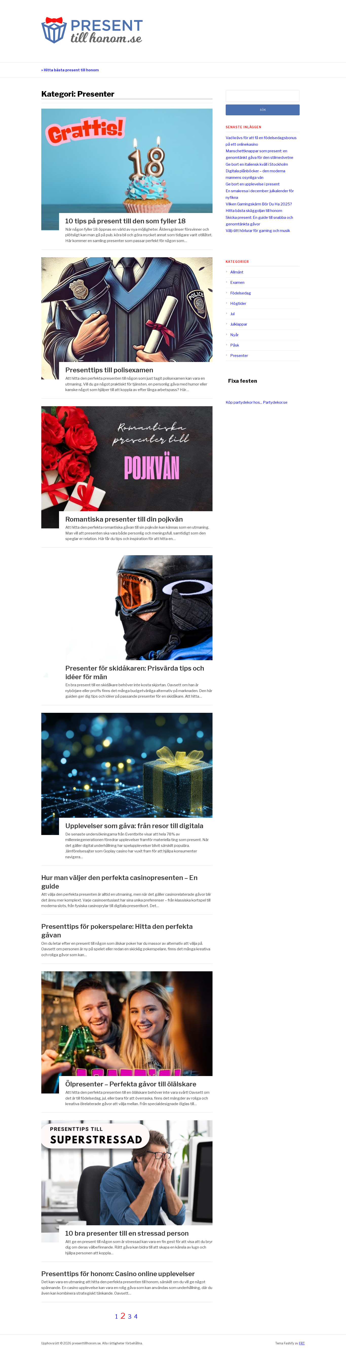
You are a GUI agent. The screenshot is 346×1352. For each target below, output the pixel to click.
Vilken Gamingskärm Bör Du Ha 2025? (259, 204)
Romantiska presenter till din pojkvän (124, 519)
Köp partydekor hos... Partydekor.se (256, 402)
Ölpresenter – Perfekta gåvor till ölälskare (130, 1084)
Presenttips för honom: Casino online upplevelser (118, 1274)
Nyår (234, 335)
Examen (237, 282)
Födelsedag (240, 293)
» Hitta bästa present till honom (70, 70)
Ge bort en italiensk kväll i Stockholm (257, 164)
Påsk (234, 345)
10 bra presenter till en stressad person (127, 1233)
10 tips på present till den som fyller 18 (125, 221)
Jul (232, 314)
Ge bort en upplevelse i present (253, 184)
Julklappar (238, 324)
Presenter (239, 355)
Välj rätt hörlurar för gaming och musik (258, 230)
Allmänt (236, 272)
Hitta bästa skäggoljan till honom (254, 210)
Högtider (238, 303)
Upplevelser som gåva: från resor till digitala (134, 826)
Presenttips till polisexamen (109, 370)
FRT (302, 1343)
